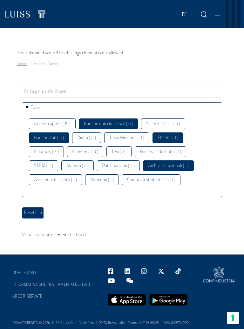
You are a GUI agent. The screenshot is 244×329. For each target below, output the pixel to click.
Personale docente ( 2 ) (160, 152)
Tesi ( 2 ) (119, 152)
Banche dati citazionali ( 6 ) (108, 124)
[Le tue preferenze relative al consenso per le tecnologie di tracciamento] (233, 318)
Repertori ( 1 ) (102, 180)
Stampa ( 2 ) (77, 166)
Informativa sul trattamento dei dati (51, 285)
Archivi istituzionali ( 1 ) (168, 166)
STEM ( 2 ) (43, 166)
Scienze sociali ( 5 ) (163, 124)
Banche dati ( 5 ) (49, 138)
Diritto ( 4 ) (86, 138)
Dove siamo (24, 273)
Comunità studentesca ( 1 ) (151, 180)
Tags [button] (35, 107)
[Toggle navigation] (218, 14)
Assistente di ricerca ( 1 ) (55, 180)
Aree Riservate (27, 297)
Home (22, 64)
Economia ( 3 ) (85, 152)
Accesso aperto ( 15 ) (52, 124)
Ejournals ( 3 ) (46, 152)
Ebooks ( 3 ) (168, 138)
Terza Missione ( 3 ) (126, 138)
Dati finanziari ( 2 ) (118, 166)
